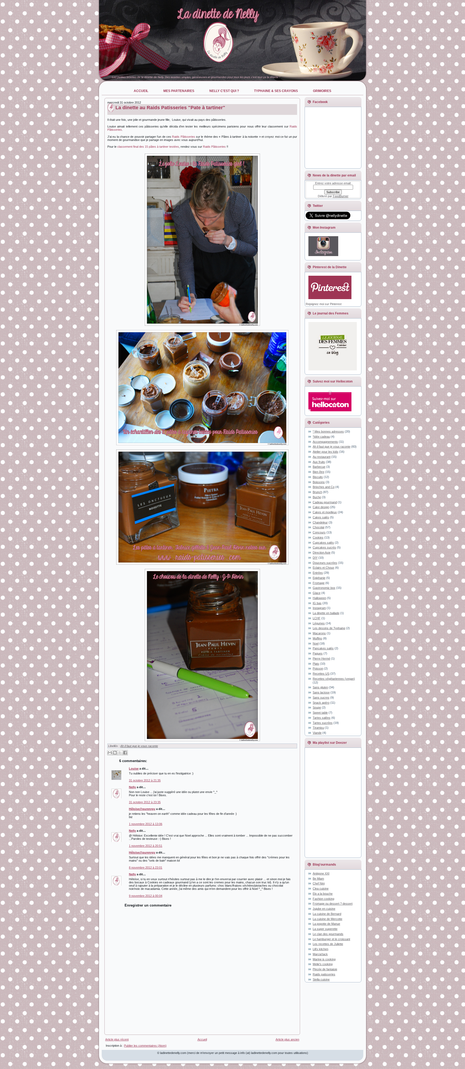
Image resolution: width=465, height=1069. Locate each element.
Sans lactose (321, 692)
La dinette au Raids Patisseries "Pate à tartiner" (170, 107)
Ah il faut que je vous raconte (139, 746)
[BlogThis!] (115, 752)
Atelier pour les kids (325, 451)
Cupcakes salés (323, 542)
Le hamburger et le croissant (331, 939)
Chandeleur (320, 522)
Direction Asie (321, 552)
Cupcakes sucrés (324, 547)
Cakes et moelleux (325, 512)
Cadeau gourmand (325, 502)
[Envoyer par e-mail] (109, 752)
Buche (317, 497)
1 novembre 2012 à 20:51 (145, 845)
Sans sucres (321, 697)
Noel (316, 643)
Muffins (317, 638)
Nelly (132, 787)
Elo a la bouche (323, 893)
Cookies (318, 537)
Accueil (202, 1039)
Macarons (319, 633)
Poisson (318, 668)
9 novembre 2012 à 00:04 (145, 895)
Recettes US (321, 673)
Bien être (318, 471)
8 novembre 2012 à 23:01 (145, 867)
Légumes (319, 623)
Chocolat (318, 527)
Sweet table (320, 712)
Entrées (318, 572)
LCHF (316, 618)
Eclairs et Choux (323, 567)
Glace (316, 592)
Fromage (319, 583)
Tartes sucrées (323, 722)
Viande (317, 732)
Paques (318, 653)
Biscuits (318, 477)
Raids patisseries (324, 974)
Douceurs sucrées (325, 562)
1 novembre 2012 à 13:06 (145, 824)
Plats (316, 663)
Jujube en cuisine (324, 908)
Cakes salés (321, 517)
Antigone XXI (321, 873)
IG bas (317, 603)
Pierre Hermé (321, 658)
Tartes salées (321, 717)
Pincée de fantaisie (325, 969)
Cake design (321, 507)
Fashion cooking (323, 898)
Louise (134, 768)
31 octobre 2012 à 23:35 (145, 802)
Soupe (317, 707)
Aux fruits (319, 461)
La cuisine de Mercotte (327, 919)
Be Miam (318, 878)
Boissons (319, 482)
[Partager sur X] (120, 752)
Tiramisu (318, 727)
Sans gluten (320, 687)
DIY (315, 557)
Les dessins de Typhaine (329, 628)
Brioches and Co (323, 487)
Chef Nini (319, 883)
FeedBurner (340, 196)
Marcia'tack (320, 954)
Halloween (319, 598)
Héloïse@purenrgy (142, 808)
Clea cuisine (321, 888)
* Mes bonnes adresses (328, 431)
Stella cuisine (321, 979)
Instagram (319, 608)
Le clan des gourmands (328, 934)
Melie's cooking (323, 964)
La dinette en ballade (326, 613)
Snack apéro (321, 702)
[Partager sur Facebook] (125, 752)
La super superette (325, 928)
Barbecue (319, 466)
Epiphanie (319, 577)
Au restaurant (321, 456)
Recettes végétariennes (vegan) (334, 678)
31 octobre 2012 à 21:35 (145, 780)
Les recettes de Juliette (328, 944)
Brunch (317, 492)
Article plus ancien (287, 1039)
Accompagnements (325, 441)
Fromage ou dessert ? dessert (333, 903)
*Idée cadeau (321, 436)
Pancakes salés (323, 648)
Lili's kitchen (320, 949)
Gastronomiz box (324, 587)
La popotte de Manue (326, 923)
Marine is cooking (324, 959)
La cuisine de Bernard (327, 913)
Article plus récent (117, 1039)
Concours (319, 532)
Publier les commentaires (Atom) (145, 1045)
